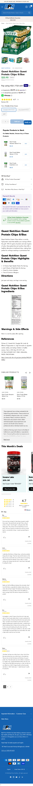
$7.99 (11, 157)
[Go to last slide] (26, 373)
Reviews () (4, 102)
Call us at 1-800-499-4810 (7, 750)
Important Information (8, 714)
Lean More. (18, 222)
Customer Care (21, 714)
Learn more (13, 20)
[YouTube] (16, 777)
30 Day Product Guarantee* (12, 179)
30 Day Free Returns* (11, 184)
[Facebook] (10, 777)
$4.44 (11, 146)
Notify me (28, 122)
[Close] (0, 785)
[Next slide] (30, 373)
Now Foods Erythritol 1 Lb (14, 164)
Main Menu (4, 719)
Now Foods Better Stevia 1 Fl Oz (15, 153)
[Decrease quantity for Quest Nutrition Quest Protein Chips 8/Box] (2, 122)
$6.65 (11, 167)
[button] (16, 90)
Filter (5, 512)
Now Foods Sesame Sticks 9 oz (15, 142)
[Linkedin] (22, 777)
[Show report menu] (29, 537)
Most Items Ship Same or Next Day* (15, 189)
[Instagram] (13, 777)
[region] (16, 154)
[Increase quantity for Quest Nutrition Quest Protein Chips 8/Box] (8, 122)
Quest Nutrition (5, 68)
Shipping (3, 80)
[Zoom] (28, 28)
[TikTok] (19, 777)
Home (2, 23)
